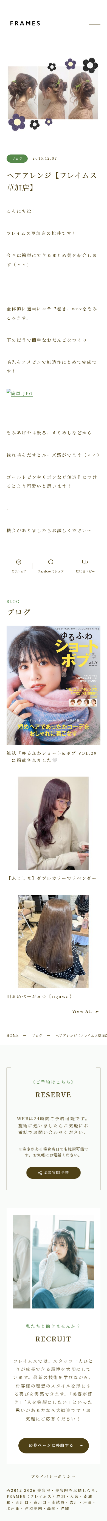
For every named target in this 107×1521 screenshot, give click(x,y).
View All (82, 1011)
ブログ (37, 1035)
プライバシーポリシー (53, 1476)
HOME (13, 1035)
